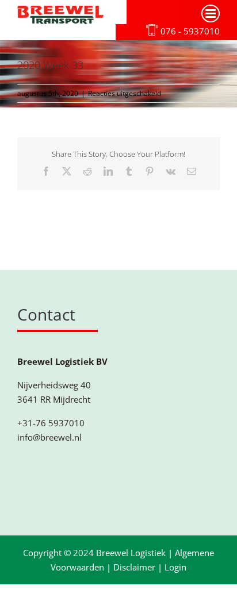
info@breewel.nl (49, 437)
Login (175, 567)
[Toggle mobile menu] (210, 13)
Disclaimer (134, 567)
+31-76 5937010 (51, 423)
